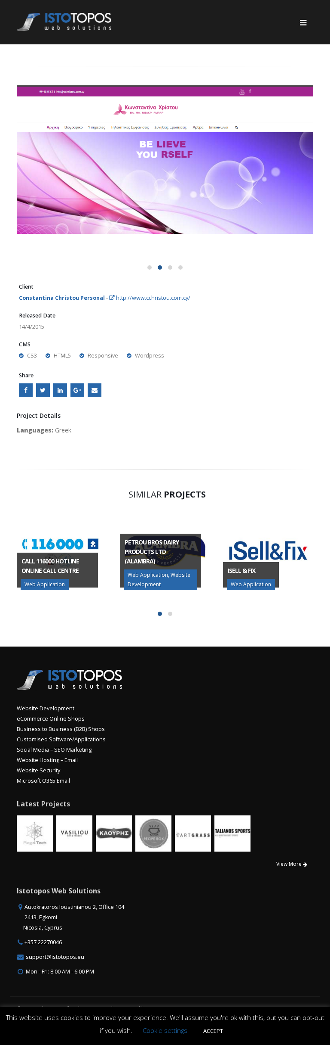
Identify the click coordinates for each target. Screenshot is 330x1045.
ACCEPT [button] (213, 1031)
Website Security (38, 770)
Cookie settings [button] (165, 1030)
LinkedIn (60, 390)
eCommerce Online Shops (51, 718)
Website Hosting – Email (47, 760)
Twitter (43, 390)
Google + (77, 390)
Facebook (26, 390)
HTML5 (62, 355)
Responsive (103, 355)
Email (94, 390)
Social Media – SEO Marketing (54, 749)
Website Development (45, 708)
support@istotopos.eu (55, 957)
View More (289, 864)
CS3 (32, 355)
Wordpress (149, 355)
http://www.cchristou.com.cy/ (152, 298)
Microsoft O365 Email (43, 780)
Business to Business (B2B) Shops (61, 729)
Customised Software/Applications (61, 739)
